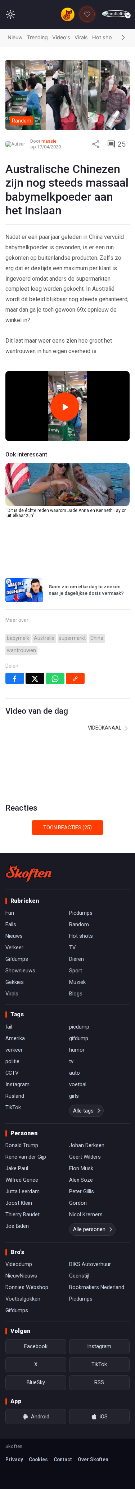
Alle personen (89, 1229)
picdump (79, 1027)
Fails (10, 924)
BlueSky (36, 1382)
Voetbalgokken (22, 1299)
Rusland (14, 1096)
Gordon (78, 1203)
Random (79, 924)
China (96, 638)
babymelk (18, 638)
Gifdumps (16, 959)
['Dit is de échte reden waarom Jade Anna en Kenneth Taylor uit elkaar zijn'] (67, 484)
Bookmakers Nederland (96, 1287)
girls (74, 1096)
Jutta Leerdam (22, 1191)
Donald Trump (21, 1145)
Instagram (17, 1084)
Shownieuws (20, 970)
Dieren (76, 959)
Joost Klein (18, 1203)
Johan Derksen (86, 1145)
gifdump (78, 1038)
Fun (9, 913)
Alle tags (83, 1110)
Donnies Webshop (26, 1287)
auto (74, 1073)
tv (71, 1061)
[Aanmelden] (115, 14)
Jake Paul (16, 1168)
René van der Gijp (25, 1157)
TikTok (13, 1107)
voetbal (77, 1084)
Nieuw (15, 37)
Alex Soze (81, 1180)
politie (12, 1061)
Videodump (18, 1264)
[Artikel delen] (95, 144)
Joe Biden (17, 1226)
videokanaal (105, 728)
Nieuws (14, 936)
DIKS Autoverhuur (90, 1264)
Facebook (36, 1346)
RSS (99, 1382)
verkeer (14, 1050)
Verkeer (14, 947)
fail (8, 1027)
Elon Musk (81, 1168)
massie (49, 141)
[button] (123, 38)
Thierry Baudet (22, 1214)
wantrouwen (21, 650)
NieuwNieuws (21, 1275)
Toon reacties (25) (67, 827)
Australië (44, 638)
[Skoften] (28, 873)
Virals (81, 37)
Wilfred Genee (21, 1180)
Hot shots (104, 37)
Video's (61, 37)
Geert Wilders (85, 1157)
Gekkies (14, 982)
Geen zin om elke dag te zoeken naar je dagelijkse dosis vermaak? (86, 590)
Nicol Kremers (86, 1214)
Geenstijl (79, 1275)
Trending (37, 37)
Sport (75, 970)
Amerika (15, 1038)
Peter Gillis (81, 1191)
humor (77, 1050)
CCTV (11, 1073)
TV (72, 947)
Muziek (77, 982)
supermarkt (72, 638)
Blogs (75, 993)
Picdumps (81, 913)
